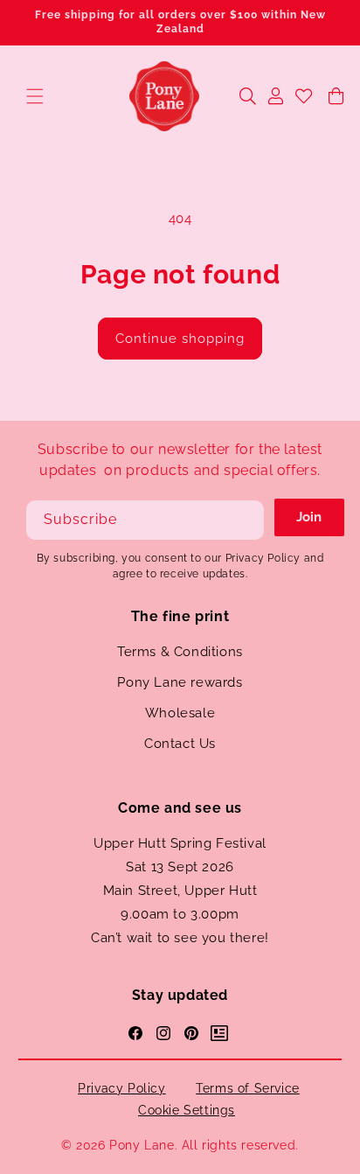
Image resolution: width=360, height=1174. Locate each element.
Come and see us (180, 808)
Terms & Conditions (180, 652)
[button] (35, 96)
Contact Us (180, 743)
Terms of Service (248, 1088)
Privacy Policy (121, 1088)
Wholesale (180, 713)
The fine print (180, 616)
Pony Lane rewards (179, 682)
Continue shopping (180, 338)
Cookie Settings (186, 1110)
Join (309, 517)
